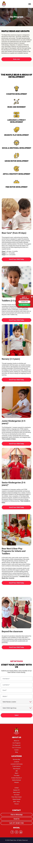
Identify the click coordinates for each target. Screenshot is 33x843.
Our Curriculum (16, 747)
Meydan (16, 782)
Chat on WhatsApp (17, 814)
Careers (16, 749)
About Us (16, 740)
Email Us (16, 819)
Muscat (16, 804)
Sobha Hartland (16, 780)
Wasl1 (16, 773)
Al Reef (17, 787)
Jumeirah (16, 761)
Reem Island (16, 792)
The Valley (16, 775)
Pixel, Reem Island (16, 797)
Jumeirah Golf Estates (16, 764)
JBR (16, 771)
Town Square (16, 768)
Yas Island (16, 794)
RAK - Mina (16, 801)
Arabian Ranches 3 (16, 777)
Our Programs (16, 743)
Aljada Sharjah (17, 799)
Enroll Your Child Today (16, 259)
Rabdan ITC (16, 790)
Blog (16, 752)
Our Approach (16, 745)
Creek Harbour (16, 766)
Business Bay (16, 759)
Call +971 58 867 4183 (16, 823)
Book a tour (16, 59)
